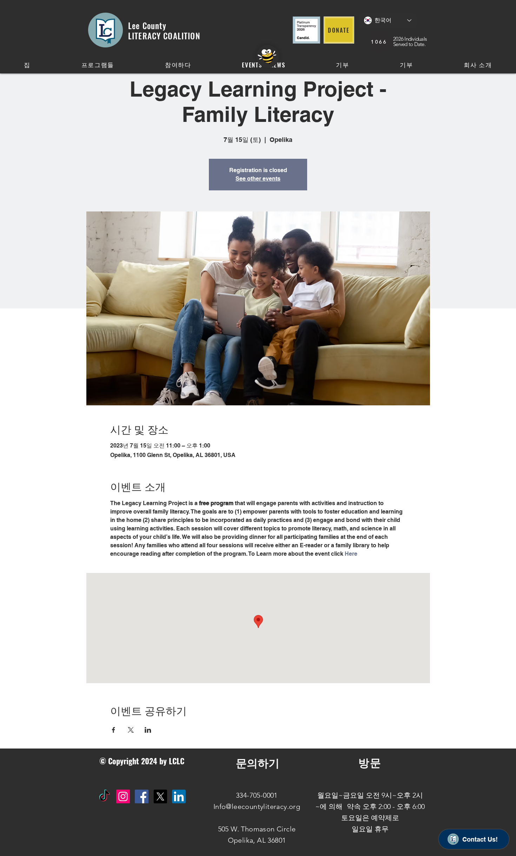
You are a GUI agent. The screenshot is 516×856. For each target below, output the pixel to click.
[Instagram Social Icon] (123, 796)
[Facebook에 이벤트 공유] (113, 730)
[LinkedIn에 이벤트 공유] (148, 730)
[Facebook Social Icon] (141, 796)
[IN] (179, 796)
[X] (160, 796)
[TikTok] (104, 796)
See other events (258, 178)
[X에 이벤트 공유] (130, 730)
